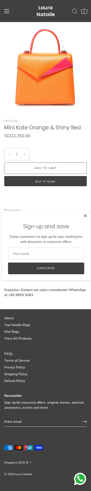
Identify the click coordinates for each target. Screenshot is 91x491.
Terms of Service (17, 360)
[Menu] (6, 11)
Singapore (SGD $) (16, 462)
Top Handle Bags (17, 325)
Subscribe (46, 268)
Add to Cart (45, 168)
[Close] (85, 215)
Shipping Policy (16, 374)
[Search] (74, 12)
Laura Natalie (45, 11)
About (9, 318)
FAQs (8, 353)
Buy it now (45, 182)
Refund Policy (14, 381)
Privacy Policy (14, 367)
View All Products (18, 338)
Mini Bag (11, 121)
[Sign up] (85, 422)
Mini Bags (11, 331)
